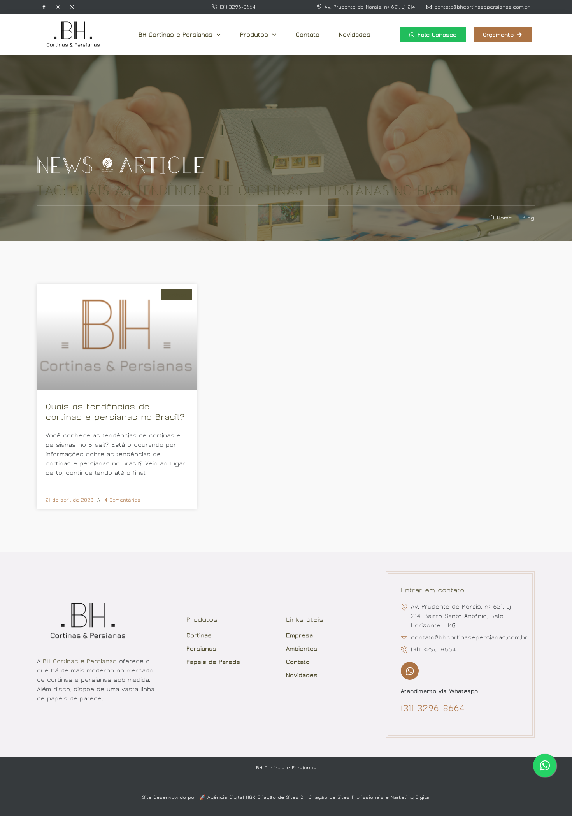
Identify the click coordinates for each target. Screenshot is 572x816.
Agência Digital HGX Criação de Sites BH (257, 797)
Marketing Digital (410, 797)
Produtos (254, 35)
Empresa (299, 635)
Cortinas (199, 635)
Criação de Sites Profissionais (346, 797)
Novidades (354, 35)
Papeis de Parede (213, 662)
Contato (307, 35)
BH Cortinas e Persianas (175, 35)
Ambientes (302, 649)
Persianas (201, 649)
